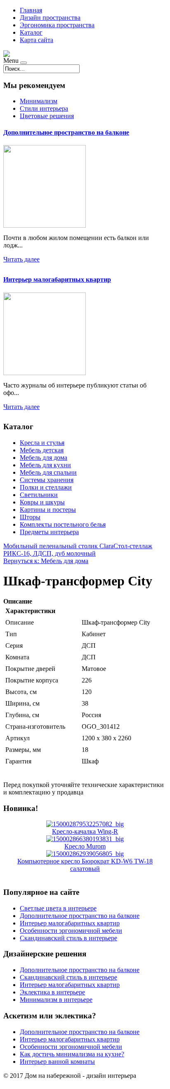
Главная (31, 10)
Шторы (30, 517)
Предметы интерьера (49, 531)
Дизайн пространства (50, 17)
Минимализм (38, 101)
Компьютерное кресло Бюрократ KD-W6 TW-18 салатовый (85, 865)
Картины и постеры (48, 509)
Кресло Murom (85, 846)
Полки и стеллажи (46, 487)
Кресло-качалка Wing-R (85, 831)
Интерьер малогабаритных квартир (57, 279)
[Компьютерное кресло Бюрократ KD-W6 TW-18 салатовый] (85, 853)
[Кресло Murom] (85, 838)
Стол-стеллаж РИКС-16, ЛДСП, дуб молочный (77, 549)
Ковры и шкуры (42, 502)
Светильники (39, 494)
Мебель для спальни (48, 472)
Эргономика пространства (57, 25)
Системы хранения (46, 479)
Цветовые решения (47, 115)
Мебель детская (42, 450)
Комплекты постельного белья (63, 524)
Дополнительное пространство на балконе (66, 132)
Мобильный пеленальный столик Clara (58, 545)
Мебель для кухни (45, 464)
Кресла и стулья (42, 442)
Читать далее (21, 259)
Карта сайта (36, 39)
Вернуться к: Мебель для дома (45, 560)
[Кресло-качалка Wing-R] (85, 823)
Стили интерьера (44, 108)
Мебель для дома (43, 457)
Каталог (31, 32)
